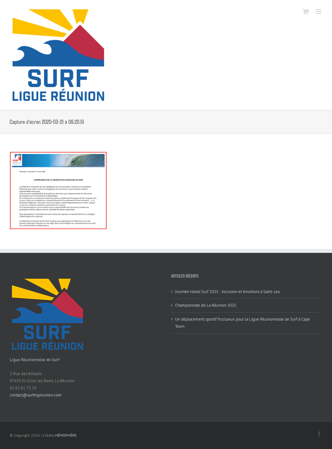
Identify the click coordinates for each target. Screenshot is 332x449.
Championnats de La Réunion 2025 (205, 305)
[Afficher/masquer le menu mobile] (318, 11)
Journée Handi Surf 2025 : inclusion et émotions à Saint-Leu (227, 291)
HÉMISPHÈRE (66, 435)
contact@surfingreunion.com (36, 395)
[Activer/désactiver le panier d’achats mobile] (305, 11)
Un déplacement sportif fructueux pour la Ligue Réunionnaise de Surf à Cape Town (242, 322)
